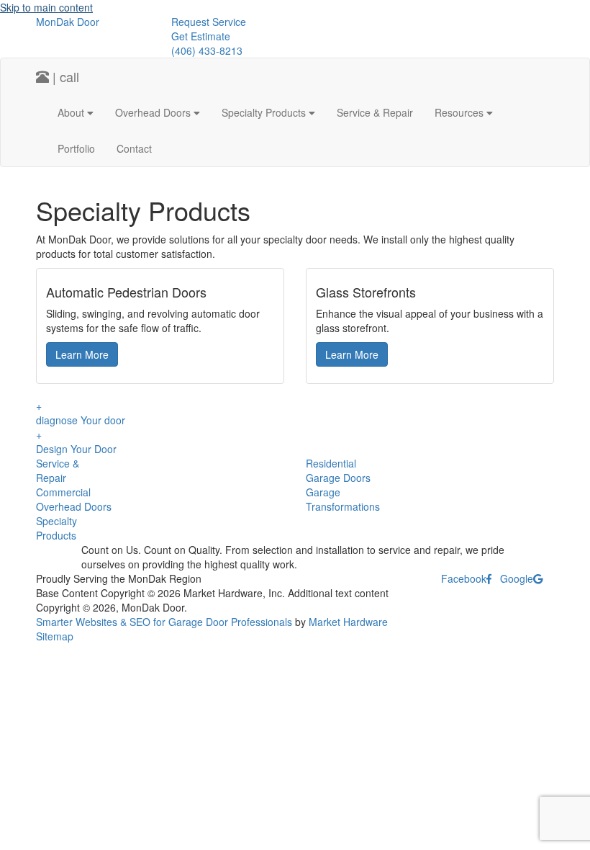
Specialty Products (265, 112)
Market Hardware (348, 621)
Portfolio (76, 148)
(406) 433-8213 (206, 50)
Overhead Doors (154, 112)
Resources (460, 112)
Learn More (82, 354)
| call (64, 76)
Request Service (208, 21)
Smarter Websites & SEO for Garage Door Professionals (164, 621)
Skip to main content (46, 7)
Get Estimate (200, 36)
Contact (134, 148)
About (72, 112)
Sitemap (54, 636)
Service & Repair (375, 112)
